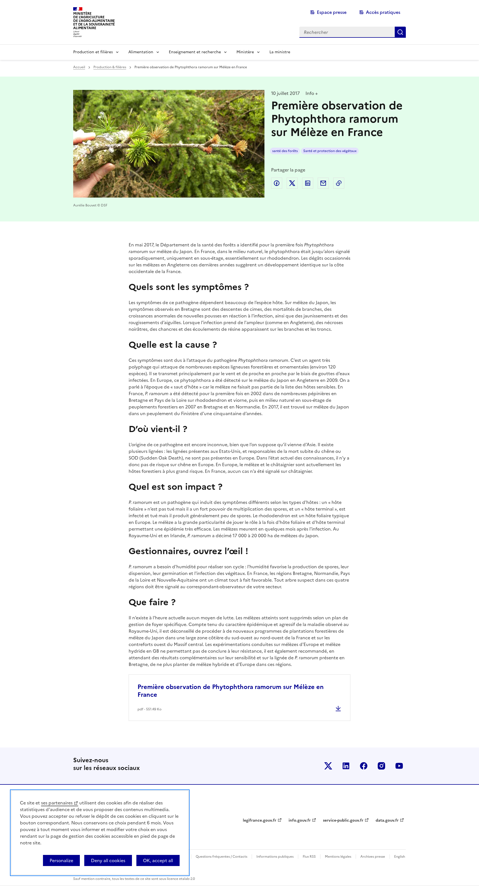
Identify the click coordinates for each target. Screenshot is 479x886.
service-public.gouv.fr (343, 820)
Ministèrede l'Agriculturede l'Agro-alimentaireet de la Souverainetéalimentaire (94, 21)
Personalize (61, 860)
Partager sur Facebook (276, 183)
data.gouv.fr (387, 820)
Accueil (79, 67)
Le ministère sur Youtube (399, 766)
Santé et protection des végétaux (329, 150)
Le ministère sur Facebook (363, 766)
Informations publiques (275, 856)
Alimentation (140, 52)
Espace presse (331, 12)
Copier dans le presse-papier (338, 183)
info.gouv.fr (300, 820)
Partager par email (323, 183)
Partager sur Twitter (292, 183)
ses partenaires (57, 802)
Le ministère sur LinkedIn (346, 766)
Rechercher (400, 32)
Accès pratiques (383, 12)
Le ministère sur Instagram (381, 766)
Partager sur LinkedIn (307, 183)
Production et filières (93, 52)
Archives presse (372, 856)
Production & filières (109, 67)
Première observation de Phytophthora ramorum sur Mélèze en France (230, 690)
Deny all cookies (108, 860)
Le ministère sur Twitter (328, 766)
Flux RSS (309, 856)
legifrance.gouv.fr (259, 820)
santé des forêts (285, 150)
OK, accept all (158, 860)
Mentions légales (338, 856)
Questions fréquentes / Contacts (221, 856)
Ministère (245, 52)
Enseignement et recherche (195, 52)
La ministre (279, 52)
